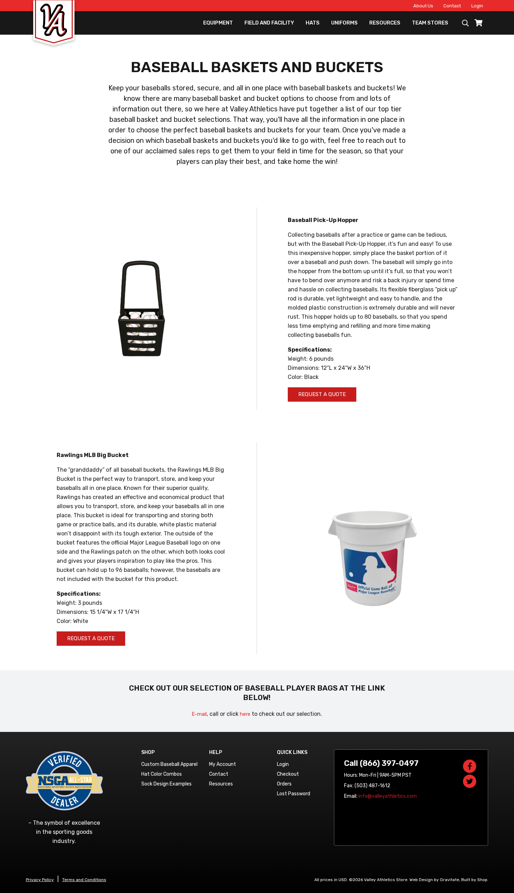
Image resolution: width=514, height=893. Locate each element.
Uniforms (344, 23)
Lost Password (293, 794)
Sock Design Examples (166, 784)
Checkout (288, 774)
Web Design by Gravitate (434, 879)
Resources (384, 23)
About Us (423, 5)
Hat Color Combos (161, 774)
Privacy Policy (40, 879)
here (245, 714)
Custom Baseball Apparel (169, 764)
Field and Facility (269, 23)
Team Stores (430, 23)
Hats (313, 23)
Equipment (218, 23)
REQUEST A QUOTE (322, 394)
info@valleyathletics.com (387, 796)
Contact (452, 5)
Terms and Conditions (84, 879)
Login (477, 5)
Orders (284, 784)
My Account (222, 764)
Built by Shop (474, 879)
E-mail (199, 714)
